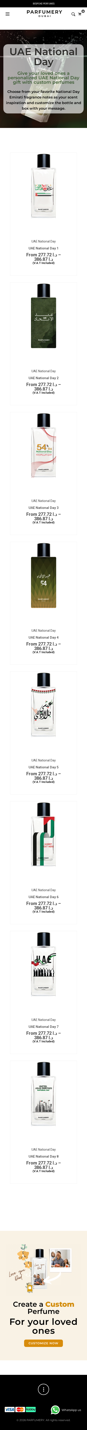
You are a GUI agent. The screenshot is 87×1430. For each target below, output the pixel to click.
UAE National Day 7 (44, 1027)
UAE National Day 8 (44, 1156)
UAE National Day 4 (44, 638)
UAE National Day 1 (44, 248)
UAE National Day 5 (44, 767)
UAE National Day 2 (44, 378)
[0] (79, 14)
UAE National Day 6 (44, 897)
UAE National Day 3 (44, 508)
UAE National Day (43, 241)
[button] (8, 14)
